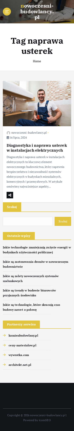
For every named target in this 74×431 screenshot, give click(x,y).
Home (37, 61)
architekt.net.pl (20, 365)
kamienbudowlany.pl (23, 335)
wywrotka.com (19, 355)
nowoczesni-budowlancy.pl (29, 132)
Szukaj (12, 207)
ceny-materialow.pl (22, 345)
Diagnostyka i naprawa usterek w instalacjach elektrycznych (37, 148)
